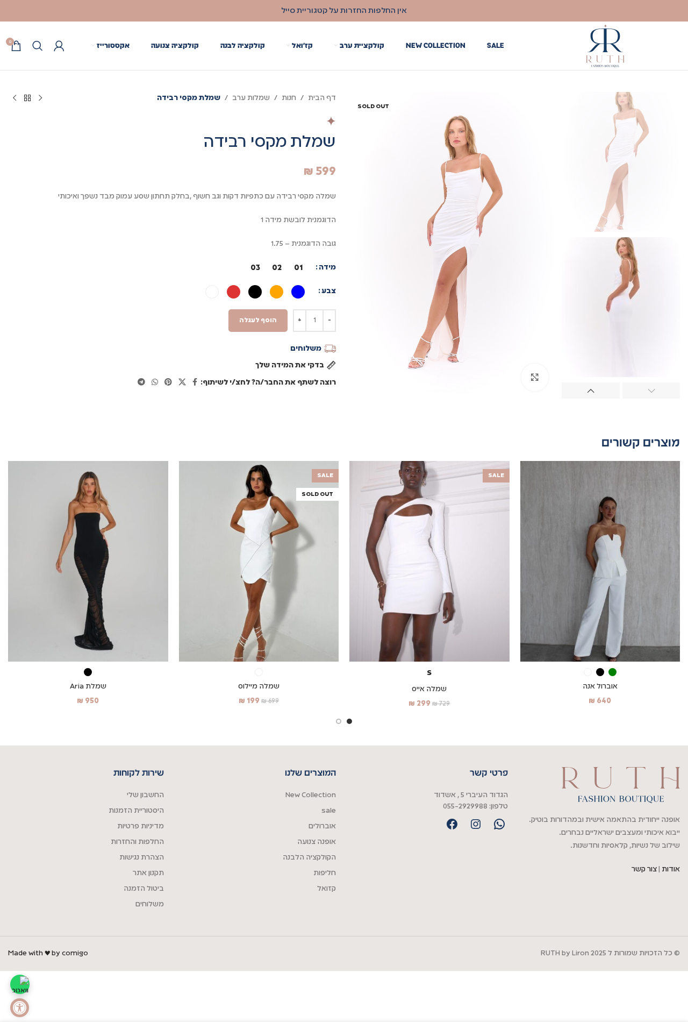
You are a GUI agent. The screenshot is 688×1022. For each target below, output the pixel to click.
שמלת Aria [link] (88, 687)
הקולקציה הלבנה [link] (309, 858)
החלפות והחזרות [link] (137, 842)
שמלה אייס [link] (429, 689)
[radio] (298, 267)
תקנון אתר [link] (148, 873)
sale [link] (328, 811)
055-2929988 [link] (465, 807)
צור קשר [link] (645, 869)
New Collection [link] (310, 795)
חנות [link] (289, 98)
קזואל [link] (326, 889)
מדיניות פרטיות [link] (140, 826)
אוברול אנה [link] (600, 687)
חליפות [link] (324, 873)
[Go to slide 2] (338, 721)
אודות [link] (671, 869)
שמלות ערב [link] (251, 98)
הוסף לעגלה (258, 320)
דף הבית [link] (322, 98)
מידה (327, 268)
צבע (328, 291)
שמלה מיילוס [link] (259, 687)
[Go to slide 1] (349, 721)
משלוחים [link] (149, 904)
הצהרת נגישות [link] (141, 858)
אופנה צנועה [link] (316, 842)
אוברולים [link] (322, 826)
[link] (19, 1007)
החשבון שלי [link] (145, 795)
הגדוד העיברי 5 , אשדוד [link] (471, 795)
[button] (651, 390)
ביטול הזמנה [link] (144, 889)
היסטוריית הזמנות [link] (136, 811)
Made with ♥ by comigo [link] (48, 953)
